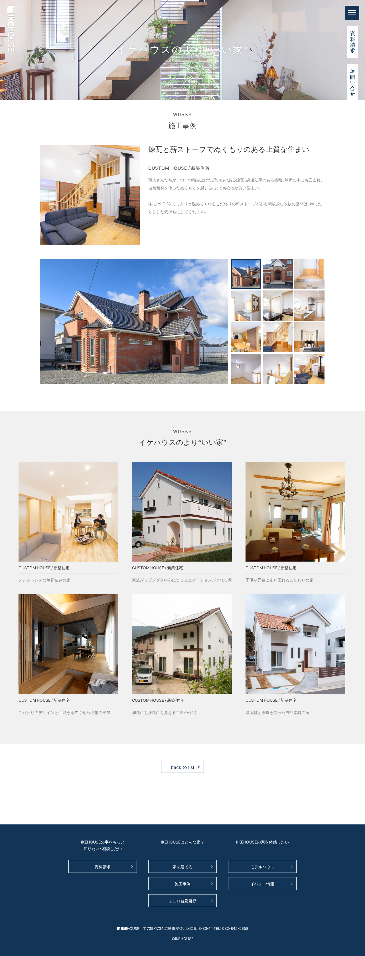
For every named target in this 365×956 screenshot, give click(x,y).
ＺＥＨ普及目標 (182, 901)
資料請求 (103, 866)
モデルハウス (262, 866)
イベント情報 (262, 884)
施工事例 (182, 884)
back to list (182, 766)
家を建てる (182, 866)
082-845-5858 (235, 928)
